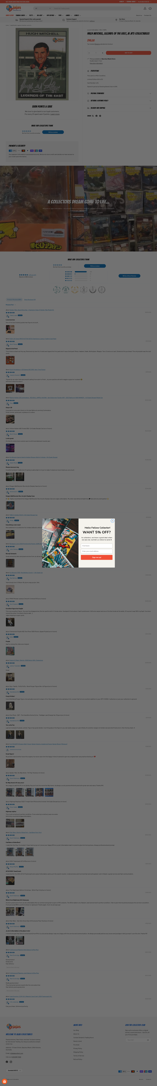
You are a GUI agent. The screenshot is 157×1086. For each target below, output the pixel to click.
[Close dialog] (112, 520)
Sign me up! (96, 557)
